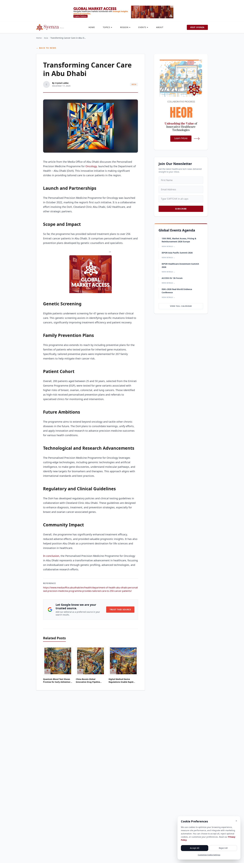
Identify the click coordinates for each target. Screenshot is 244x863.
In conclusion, (51, 556)
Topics (107, 27)
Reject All (223, 848)
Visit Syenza (197, 27)
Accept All (194, 848)
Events (143, 27)
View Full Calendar (181, 306)
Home (92, 27)
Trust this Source (120, 609)
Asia (46, 38)
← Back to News (46, 48)
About (159, 27)
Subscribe (181, 208)
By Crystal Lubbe (60, 83)
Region (125, 27)
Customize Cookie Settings (209, 855)
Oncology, (91, 166)
